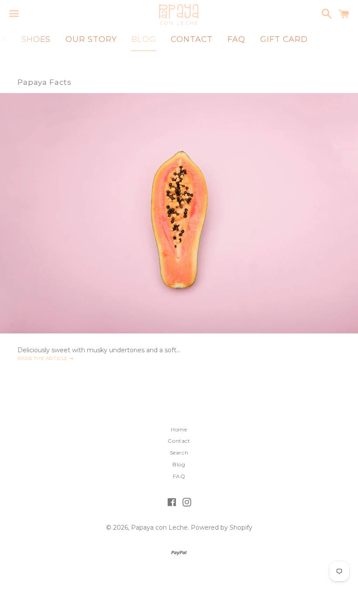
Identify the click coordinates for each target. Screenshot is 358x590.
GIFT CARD (284, 39)
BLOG (143, 39)
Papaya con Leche (159, 527)
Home (179, 429)
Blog (178, 464)
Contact (179, 440)
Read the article (43, 358)
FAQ (236, 39)
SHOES (36, 39)
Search (179, 452)
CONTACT (192, 39)
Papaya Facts (44, 82)
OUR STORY (91, 39)
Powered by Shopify (221, 527)
